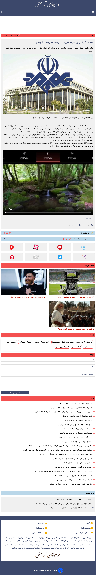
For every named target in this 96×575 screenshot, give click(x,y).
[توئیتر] (66, 239)
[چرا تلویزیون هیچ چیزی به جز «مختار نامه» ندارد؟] (72, 314)
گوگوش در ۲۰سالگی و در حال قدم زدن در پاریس (74, 479)
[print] (4, 233)
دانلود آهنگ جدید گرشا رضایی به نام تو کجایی (75, 433)
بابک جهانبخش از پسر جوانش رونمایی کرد (77, 416)
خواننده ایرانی (39, 528)
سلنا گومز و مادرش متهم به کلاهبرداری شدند (76, 441)
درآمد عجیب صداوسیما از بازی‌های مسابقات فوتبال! (76, 297)
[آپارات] (36, 247)
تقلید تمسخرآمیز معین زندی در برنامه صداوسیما (29, 297)
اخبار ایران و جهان (62, 346)
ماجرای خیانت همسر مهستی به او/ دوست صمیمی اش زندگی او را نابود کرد (65, 454)
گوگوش (87, 523)
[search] (2, 12)
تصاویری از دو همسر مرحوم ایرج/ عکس (78, 420)
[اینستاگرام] (84, 257)
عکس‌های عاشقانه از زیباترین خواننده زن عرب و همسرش (71, 407)
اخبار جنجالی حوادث (42, 342)
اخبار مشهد (88, 346)
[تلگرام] (69, 239)
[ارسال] (7, 233)
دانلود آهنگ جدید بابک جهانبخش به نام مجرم (75, 428)
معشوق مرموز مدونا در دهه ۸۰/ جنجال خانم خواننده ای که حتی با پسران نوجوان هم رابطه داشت (57, 450)
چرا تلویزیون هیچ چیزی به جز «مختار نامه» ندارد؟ (76, 329)
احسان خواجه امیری (83, 532)
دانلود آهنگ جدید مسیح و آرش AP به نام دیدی (75, 424)
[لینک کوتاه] (10, 233)
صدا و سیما (86, 225)
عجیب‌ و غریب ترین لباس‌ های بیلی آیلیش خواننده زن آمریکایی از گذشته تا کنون (63, 411)
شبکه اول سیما (73, 225)
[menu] (93, 12)
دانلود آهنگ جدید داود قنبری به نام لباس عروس (75, 437)
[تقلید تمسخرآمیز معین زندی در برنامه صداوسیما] (24, 282)
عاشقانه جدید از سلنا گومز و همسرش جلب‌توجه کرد (73, 475)
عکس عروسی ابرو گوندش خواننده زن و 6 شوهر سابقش (72, 458)
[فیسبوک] (63, 238)
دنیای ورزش (11, 342)
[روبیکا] (36, 257)
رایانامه (93, 367)
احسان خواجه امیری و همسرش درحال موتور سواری (74, 467)
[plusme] (4, 239)
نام (94, 359)
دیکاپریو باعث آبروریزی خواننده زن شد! (78, 462)
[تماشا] (12, 247)
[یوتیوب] (60, 247)
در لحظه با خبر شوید (84, 342)
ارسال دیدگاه (15, 392)
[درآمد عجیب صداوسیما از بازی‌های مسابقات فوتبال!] (72, 282)
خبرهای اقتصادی (25, 342)
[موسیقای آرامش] (48, 4)
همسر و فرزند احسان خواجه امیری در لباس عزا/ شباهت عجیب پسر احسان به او (63, 471)
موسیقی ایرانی (85, 528)
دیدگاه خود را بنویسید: (88, 374)
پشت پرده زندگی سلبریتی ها (63, 342)
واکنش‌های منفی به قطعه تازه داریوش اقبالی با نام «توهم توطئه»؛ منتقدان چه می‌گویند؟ (60, 445)
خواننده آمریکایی (38, 532)
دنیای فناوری (76, 346)
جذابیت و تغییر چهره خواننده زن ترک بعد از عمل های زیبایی (70, 484)
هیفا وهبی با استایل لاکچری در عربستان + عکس (75, 403)
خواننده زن (40, 523)
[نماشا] (12, 257)
